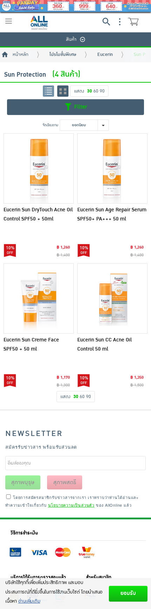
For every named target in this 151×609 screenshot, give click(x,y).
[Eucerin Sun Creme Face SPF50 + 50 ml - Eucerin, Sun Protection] (39, 298)
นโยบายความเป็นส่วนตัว (71, 505)
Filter (79, 107)
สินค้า (71, 39)
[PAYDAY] (75, 6)
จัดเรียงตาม (50, 125)
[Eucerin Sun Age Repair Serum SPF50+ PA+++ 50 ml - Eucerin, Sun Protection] (112, 168)
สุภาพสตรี (64, 482)
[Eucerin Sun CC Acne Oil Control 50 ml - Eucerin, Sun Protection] (112, 298)
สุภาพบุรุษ (22, 482)
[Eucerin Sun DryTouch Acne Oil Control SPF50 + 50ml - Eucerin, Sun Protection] (39, 168)
